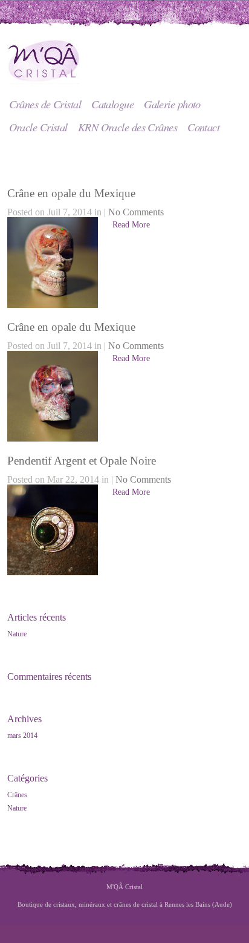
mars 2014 (22, 735)
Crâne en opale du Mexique (71, 193)
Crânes (17, 795)
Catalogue (112, 103)
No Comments (136, 212)
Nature (17, 634)
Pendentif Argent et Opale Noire (81, 460)
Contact (203, 126)
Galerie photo (172, 103)
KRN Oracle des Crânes (127, 126)
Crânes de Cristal (45, 103)
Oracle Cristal (38, 126)
